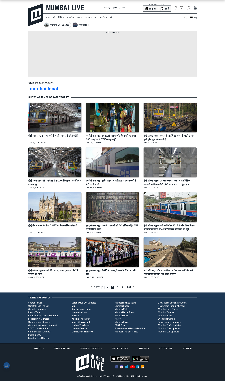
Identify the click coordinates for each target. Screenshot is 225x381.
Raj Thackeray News (81, 309)
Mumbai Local (121, 315)
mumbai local (43, 89)
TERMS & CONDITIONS (91, 348)
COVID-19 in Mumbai (38, 328)
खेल (112, 17)
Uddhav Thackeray (81, 325)
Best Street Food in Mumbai (171, 306)
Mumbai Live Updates (168, 331)
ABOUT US (38, 348)
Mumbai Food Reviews (82, 331)
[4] (91, 287)
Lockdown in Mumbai (38, 319)
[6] (134, 287)
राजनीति (70, 17)
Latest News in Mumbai (169, 322)
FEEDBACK (144, 348)
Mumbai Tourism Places (126, 331)
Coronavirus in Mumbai (39, 331)
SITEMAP (187, 348)
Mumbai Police (122, 322)
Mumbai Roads (122, 306)
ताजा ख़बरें (50, 17)
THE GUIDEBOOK (62, 348)
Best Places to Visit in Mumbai (172, 303)
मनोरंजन (103, 17)
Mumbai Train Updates (169, 328)
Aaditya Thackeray (81, 319)
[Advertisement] (112, 55)
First (97, 287)
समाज (79, 17)
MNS (74, 306)
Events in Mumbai (166, 319)
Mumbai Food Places (168, 309)
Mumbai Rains (165, 315)
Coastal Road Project (38, 306)
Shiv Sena (76, 315)
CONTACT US (165, 348)
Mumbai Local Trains (125, 312)
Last (128, 287)
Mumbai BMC (34, 335)
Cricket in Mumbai (37, 309)
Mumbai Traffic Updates (169, 325)
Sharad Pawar (35, 303)
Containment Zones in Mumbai (43, 315)
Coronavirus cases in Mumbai (42, 325)
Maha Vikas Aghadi (81, 322)
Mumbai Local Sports (38, 338)
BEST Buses (121, 325)
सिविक (61, 17)
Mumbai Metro (122, 309)
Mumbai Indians (79, 312)
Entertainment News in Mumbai (130, 328)
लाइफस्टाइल (91, 17)
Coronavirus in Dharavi (39, 322)
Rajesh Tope (34, 312)
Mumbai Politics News (125, 303)
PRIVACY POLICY (120, 348)
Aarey (118, 319)
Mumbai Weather (166, 312)
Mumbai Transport (81, 328)
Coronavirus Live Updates (84, 303)
